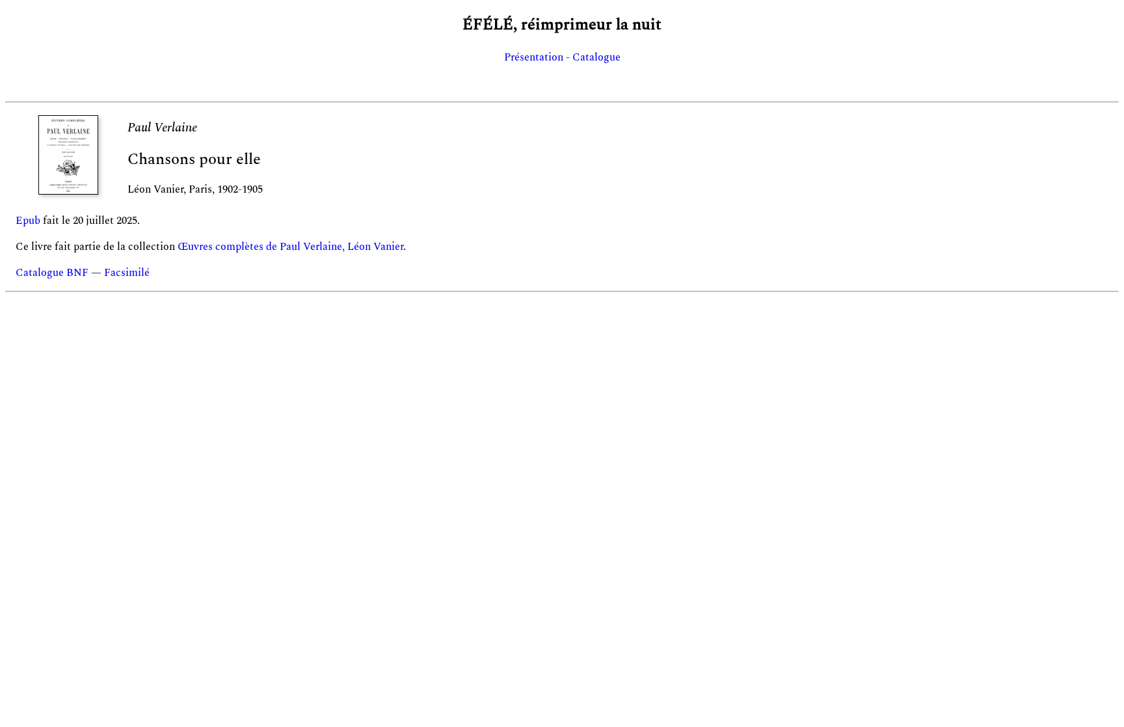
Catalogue (596, 57)
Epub (28, 220)
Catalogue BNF (52, 273)
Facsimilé (127, 273)
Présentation (533, 57)
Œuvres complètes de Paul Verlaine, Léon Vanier (290, 246)
